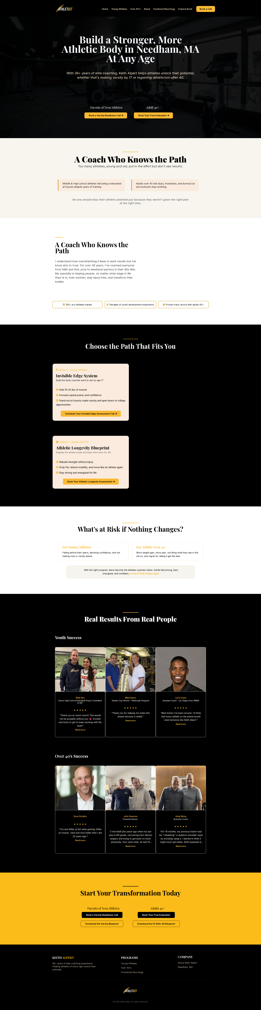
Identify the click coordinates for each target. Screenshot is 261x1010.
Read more (80, 730)
